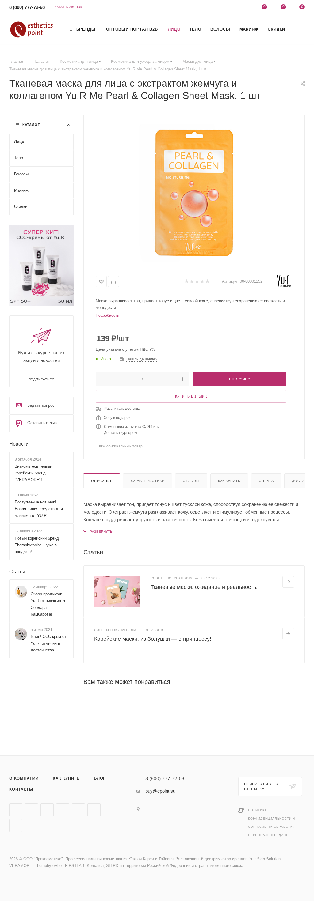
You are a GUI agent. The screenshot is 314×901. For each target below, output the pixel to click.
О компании (24, 778)
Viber (78, 809)
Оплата (266, 481)
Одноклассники (62, 809)
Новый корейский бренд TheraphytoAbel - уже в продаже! (37, 545)
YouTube (47, 809)
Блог (99, 778)
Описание (101, 481)
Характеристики (147, 481)
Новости (19, 444)
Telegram (31, 809)
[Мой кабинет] (245, 8)
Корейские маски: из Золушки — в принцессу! (152, 639)
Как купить (229, 481)
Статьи (17, 571)
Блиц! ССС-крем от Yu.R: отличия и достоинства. (48, 643)
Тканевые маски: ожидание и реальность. (204, 587)
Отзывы (191, 481)
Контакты (21, 789)
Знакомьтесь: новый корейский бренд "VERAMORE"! (33, 473)
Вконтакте (15, 809)
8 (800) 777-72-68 (27, 7)
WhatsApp (94, 809)
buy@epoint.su (160, 791)
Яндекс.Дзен (15, 825)
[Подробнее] (288, 582)
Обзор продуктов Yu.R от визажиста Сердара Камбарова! (48, 604)
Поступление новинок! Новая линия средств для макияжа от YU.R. (39, 509)
